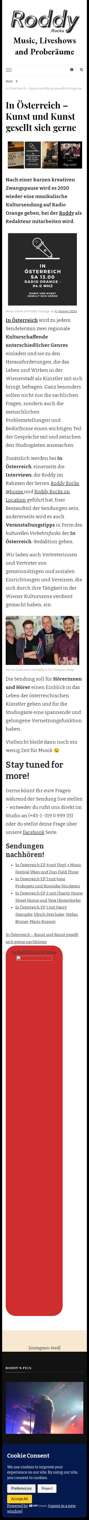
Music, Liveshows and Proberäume (44, 46)
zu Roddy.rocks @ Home (34, 952)
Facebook (33, 832)
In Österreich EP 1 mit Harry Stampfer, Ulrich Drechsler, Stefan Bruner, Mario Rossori (46, 914)
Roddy (66, 213)
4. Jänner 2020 (66, 311)
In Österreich (22, 320)
